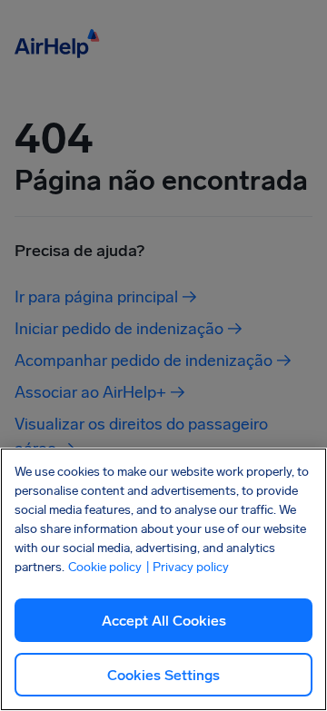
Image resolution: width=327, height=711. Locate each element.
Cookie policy (105, 567)
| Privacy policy (187, 567)
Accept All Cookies (164, 620)
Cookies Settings (163, 675)
